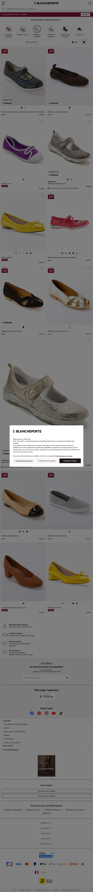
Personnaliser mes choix (24, 461)
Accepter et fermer (70, 461)
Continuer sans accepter (47, 461)
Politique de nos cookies (63, 456)
